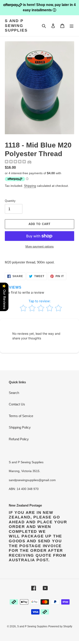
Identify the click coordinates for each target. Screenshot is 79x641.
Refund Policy (19, 439)
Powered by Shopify (60, 626)
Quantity (10, 200)
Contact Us (17, 404)
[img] (15, 162)
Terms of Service (21, 416)
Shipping (30, 185)
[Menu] (71, 25)
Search (14, 393)
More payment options (39, 246)
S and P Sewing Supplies (16, 25)
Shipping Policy (20, 427)
